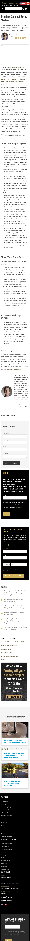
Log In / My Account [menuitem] (6, 843)
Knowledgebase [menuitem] (5, 860)
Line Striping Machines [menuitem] (7, 809)
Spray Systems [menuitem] (5, 804)
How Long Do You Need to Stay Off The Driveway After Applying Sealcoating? (15, 593)
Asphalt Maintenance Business (12, 642)
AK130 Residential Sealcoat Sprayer (12, 81)
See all (3, 659)
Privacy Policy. (19, 507)
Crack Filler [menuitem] (4, 828)
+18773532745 (4, 908)
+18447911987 (19, 907)
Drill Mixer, (22, 155)
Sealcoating (8, 369)
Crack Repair (6, 653)
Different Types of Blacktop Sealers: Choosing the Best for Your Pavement (14, 756)
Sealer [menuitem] (3, 825)
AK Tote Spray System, (16, 79)
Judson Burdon (19, 35)
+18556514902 (4, 907)
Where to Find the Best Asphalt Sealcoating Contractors (12, 784)
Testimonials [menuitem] (4, 866)
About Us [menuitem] (3, 852)
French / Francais (6, 897)
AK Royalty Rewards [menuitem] (6, 849)
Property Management (9, 656)
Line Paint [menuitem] (3, 831)
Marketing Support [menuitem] (6, 869)
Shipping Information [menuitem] (7, 855)
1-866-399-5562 (6, 878)
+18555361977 (12, 908)
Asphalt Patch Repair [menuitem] (6, 833)
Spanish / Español (6, 901)
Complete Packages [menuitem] (6, 836)
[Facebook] (16, 38)
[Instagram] (23, 38)
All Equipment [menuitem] (4, 801)
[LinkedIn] (18, 38)
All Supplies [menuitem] (4, 822)
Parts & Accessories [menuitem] (6, 815)
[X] (21, 38)
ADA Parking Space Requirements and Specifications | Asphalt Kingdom (14, 621)
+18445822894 (20, 908)
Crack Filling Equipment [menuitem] (7, 807)
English (3, 894)
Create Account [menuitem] (5, 846)
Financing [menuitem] (4, 863)
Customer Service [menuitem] (6, 857)
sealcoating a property (17, 67)
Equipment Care (17, 369)
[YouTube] (25, 38)
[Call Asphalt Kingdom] (23, 9)
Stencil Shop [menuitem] (4, 812)
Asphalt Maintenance (9, 645)
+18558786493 (5, 909)
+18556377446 (12, 907)
